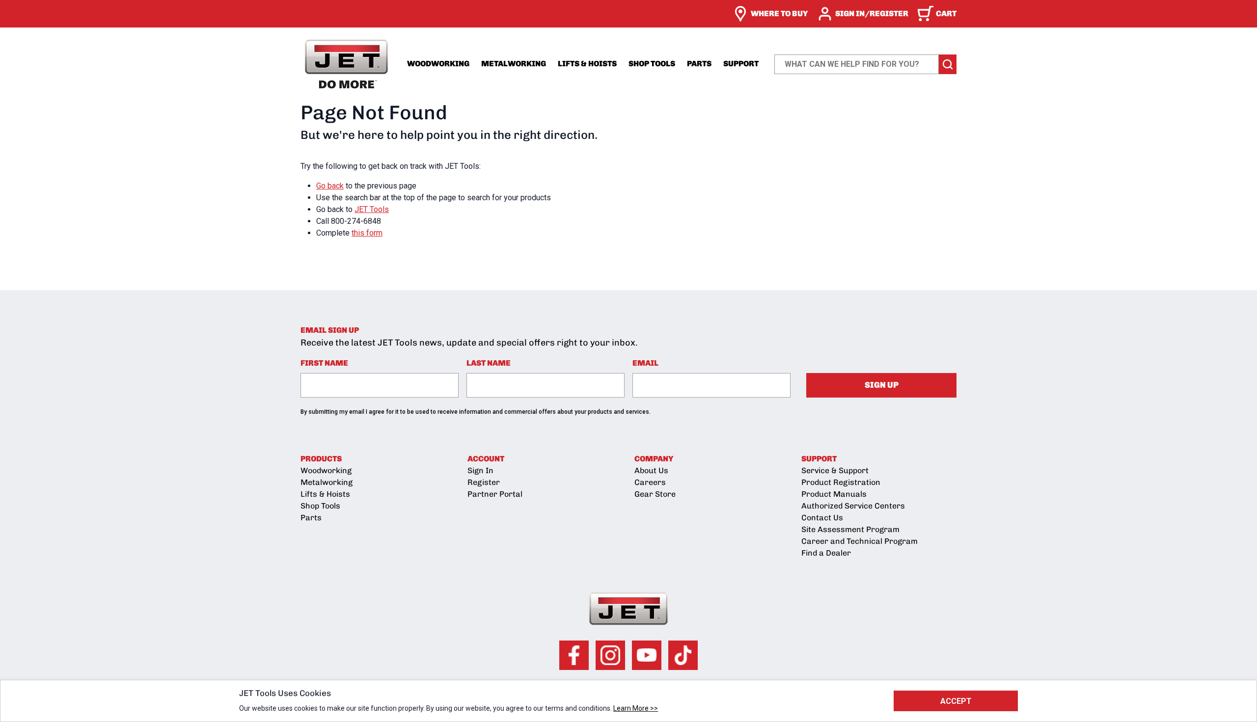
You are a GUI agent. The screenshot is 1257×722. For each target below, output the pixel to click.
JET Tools (372, 209)
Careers (650, 482)
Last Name (488, 363)
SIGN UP (882, 385)
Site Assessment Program (850, 529)
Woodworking (438, 63)
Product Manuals (834, 494)
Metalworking (513, 63)
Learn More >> (635, 708)
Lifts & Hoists (587, 63)
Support (741, 63)
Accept (956, 701)
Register (483, 482)
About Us (651, 470)
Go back (330, 185)
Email (645, 363)
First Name (324, 363)
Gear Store (655, 494)
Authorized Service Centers (853, 505)
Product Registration (840, 482)
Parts (699, 63)
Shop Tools (651, 63)
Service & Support (835, 470)
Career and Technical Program (859, 541)
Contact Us (822, 517)
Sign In (480, 470)
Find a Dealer (826, 553)
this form (367, 233)
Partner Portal (494, 494)
